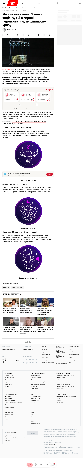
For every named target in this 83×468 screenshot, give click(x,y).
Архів (70, 357)
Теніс (32, 419)
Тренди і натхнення (10, 419)
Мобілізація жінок (61, 380)
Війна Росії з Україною (38, 373)
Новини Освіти (61, 394)
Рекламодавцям (46, 360)
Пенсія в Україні (9, 407)
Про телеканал (46, 354)
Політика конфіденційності (60, 347)
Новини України (9, 377)
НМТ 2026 (58, 400)
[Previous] (19, 104)
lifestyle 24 (5, 7)
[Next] (37, 104)
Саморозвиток (60, 402)
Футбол (33, 417)
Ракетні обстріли (35, 375)
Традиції (22, 3)
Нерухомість (9, 412)
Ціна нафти (8, 396)
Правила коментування (61, 363)
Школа (58, 398)
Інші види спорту (35, 423)
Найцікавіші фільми (36, 396)
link (23, 359)
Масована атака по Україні (38, 384)
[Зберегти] (49, 35)
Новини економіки (11, 394)
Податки (7, 405)
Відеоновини (8, 382)
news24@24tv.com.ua (8, 349)
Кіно (32, 394)
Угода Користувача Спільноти (60, 360)
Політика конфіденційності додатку (60, 356)
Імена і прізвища (49, 3)
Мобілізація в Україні (63, 373)
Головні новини (9, 375)
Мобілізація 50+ (60, 377)
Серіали (33, 405)
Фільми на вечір (35, 400)
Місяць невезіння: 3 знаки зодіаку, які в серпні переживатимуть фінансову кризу (35, 7)
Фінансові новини (10, 400)
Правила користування (48, 362)
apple (57, 453)
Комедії (33, 402)
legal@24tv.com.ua (62, 446)
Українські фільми (35, 398)
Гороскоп (39, 3)
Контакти (71, 349)
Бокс (32, 414)
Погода (7, 386)
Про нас (44, 346)
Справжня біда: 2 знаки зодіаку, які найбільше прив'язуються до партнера (24, 123)
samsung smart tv (75, 453)
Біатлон (33, 421)
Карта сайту (72, 360)
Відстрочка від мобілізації (63, 384)
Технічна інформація (74, 346)
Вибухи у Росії (34, 386)
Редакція (44, 349)
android (48, 453)
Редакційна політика (47, 352)
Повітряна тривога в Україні (38, 382)
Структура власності (74, 354)
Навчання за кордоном (62, 405)
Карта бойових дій (36, 377)
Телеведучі (45, 357)
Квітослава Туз (11, 29)
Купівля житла (9, 417)
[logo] (12, 3)
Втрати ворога (34, 388)
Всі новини (8, 373)
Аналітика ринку (9, 414)
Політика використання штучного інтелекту (60, 351)
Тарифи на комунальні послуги (13, 402)
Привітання (30, 3)
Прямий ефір (8, 380)
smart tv (66, 453)
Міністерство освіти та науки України (66, 396)
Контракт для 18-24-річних (63, 382)
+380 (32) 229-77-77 (53, 444)
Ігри (70, 362)
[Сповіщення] (80, 3)
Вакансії (71, 352)
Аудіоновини (8, 384)
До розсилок (32, 433)
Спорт (32, 412)
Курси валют (8, 398)
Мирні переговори (36, 380)
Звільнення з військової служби (65, 375)
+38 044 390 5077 (28, 349)
